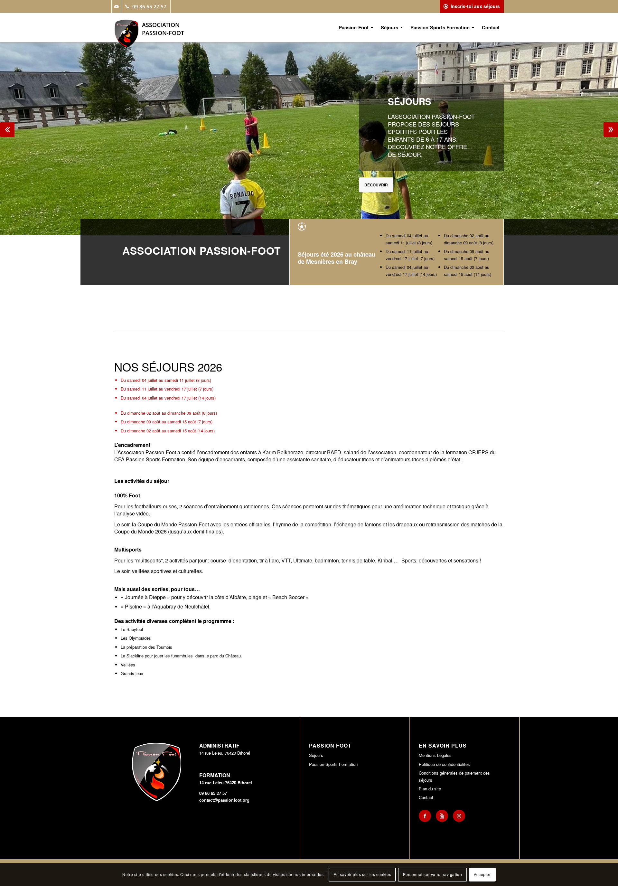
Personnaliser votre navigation (432, 874)
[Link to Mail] (116, 6)
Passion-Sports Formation (333, 764)
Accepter (482, 874)
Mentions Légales (435, 755)
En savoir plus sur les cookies (362, 874)
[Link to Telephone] (146, 6)
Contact (426, 797)
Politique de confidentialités (444, 764)
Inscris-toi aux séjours (475, 6)
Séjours (316, 755)
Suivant (611, 129)
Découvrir (376, 185)
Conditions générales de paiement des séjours (454, 776)
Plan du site (430, 789)
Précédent (7, 129)
